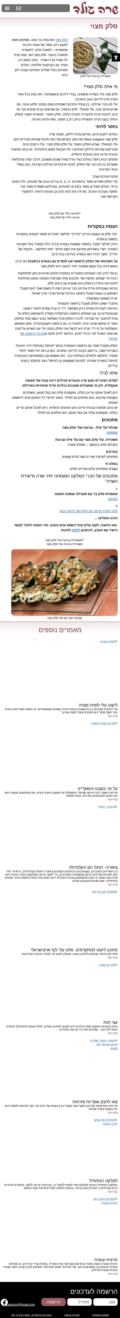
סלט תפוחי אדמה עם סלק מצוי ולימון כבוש (89, 511)
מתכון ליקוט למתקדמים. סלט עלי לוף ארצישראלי (74, 950)
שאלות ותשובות (100, 1315)
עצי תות (110, 1022)
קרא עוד (113, 716)
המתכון (113, 499)
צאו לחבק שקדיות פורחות (95, 1101)
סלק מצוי (61, 40)
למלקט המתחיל (103, 1180)
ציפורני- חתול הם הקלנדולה (93, 867)
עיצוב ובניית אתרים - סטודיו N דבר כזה (31, 1315)
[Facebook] (4, 1302)
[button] (116, 57)
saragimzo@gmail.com (19, 1304)
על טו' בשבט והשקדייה (97, 788)
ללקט (76, 530)
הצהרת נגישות (72, 1315)
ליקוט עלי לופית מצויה (98, 705)
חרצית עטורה (106, 1259)
